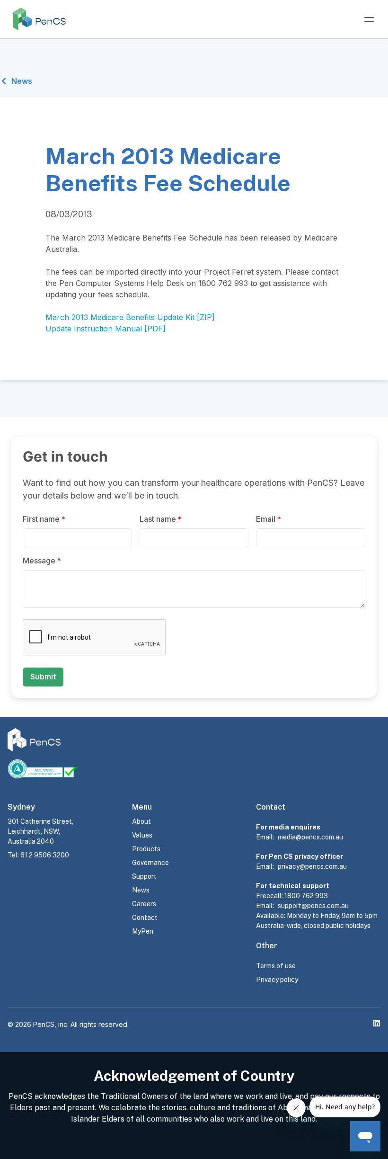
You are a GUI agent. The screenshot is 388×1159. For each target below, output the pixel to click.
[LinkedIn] (376, 1023)
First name (44, 519)
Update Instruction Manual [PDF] (105, 328)
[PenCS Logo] (39, 19)
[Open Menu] (369, 19)
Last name (161, 519)
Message (42, 560)
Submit (43, 676)
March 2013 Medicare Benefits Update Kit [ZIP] (130, 317)
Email (268, 519)
